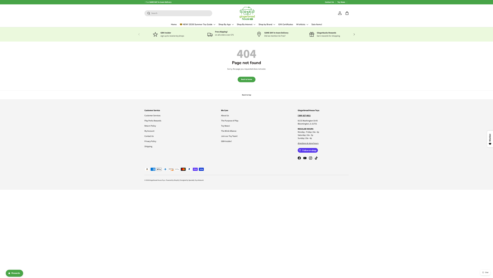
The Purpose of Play (229, 120)
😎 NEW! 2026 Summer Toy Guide (196, 24)
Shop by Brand (265, 24)
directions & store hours (308, 143)
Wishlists (300, 24)
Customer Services (152, 115)
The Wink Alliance (228, 131)
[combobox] (178, 13)
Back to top (246, 95)
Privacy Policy (150, 141)
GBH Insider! (226, 141)
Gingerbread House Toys (157, 180)
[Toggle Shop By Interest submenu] (254, 24)
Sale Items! (316, 24)
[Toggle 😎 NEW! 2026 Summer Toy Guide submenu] (214, 24)
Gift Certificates (285, 24)
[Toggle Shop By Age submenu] (232, 24)
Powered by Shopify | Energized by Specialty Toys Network (185, 180)
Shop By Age (225, 24)
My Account (149, 131)
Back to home (246, 79)
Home (174, 24)
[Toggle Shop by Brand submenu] (274, 24)
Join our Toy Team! (229, 136)
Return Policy (150, 125)
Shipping (148, 146)
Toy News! (225, 125)
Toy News (341, 2)
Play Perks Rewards (152, 120)
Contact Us (329, 2)
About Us (225, 115)
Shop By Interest (244, 24)
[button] (347, 13)
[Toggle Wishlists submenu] (307, 24)
